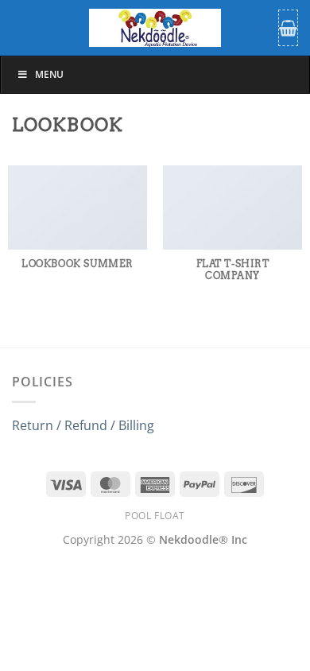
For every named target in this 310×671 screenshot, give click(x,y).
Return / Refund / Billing (83, 425)
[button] (288, 28)
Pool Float (155, 515)
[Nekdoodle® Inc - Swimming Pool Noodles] (155, 28)
